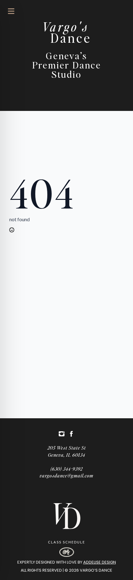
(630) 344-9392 (66, 468)
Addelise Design (99, 562)
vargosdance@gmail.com (66, 475)
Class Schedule (66, 542)
